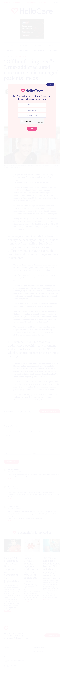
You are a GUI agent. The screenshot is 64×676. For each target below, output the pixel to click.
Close (50, 84)
